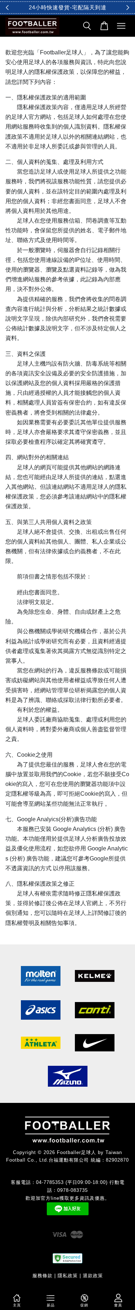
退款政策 (93, 1275)
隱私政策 (68, 1275)
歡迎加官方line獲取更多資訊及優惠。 (68, 1198)
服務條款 (42, 1275)
